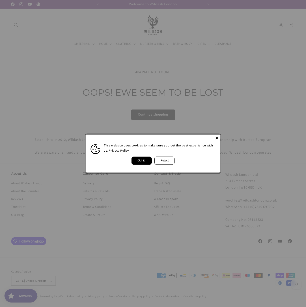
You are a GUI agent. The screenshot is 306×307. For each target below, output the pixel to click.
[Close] (217, 138)
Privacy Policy (119, 150)
